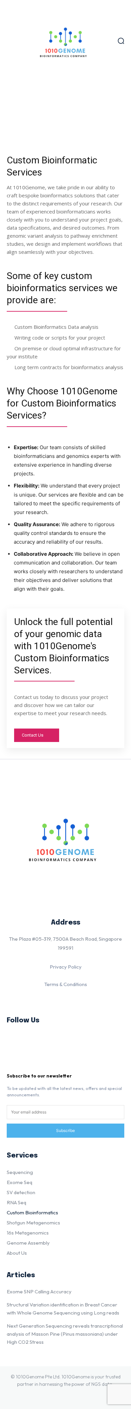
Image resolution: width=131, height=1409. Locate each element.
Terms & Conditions (65, 984)
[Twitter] (16, 1062)
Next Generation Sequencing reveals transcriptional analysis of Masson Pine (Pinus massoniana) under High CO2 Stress (65, 1334)
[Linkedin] (16, 1041)
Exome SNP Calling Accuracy (39, 1291)
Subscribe (65, 1130)
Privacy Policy (66, 967)
